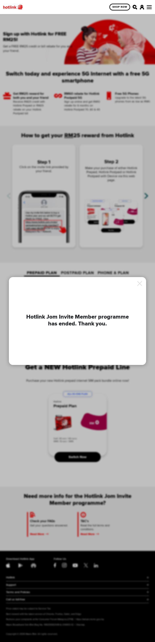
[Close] (139, 283)
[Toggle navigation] (149, 7)
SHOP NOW (119, 6)
